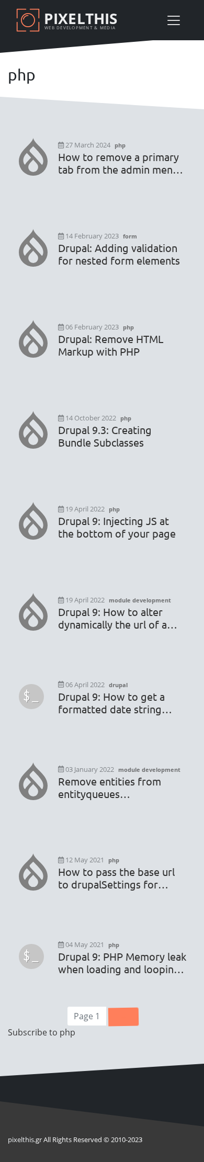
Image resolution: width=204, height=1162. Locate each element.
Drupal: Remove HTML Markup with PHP (110, 345)
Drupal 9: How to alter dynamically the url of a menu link (112, 618)
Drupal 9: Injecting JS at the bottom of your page (117, 527)
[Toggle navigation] (174, 20)
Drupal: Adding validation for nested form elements (119, 254)
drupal (118, 685)
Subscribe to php (41, 1032)
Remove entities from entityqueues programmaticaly (109, 787)
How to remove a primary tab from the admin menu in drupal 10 (118, 163)
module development (140, 600)
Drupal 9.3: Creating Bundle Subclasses (105, 436)
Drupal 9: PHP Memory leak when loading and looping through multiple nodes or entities (122, 962)
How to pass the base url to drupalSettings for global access (116, 878)
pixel (21, 1139)
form (130, 236)
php (120, 145)
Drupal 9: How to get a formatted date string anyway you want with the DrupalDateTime (119, 702)
